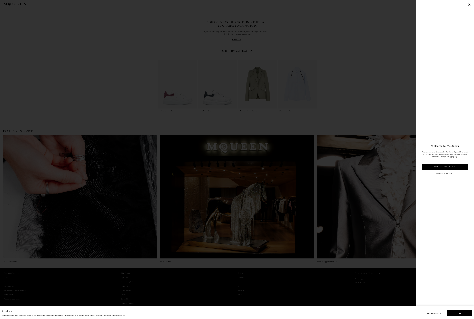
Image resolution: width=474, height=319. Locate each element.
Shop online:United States (444, 167)
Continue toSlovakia (444, 174)
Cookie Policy (121, 315)
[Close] (469, 4)
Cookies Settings (434, 313)
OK (460, 313)
